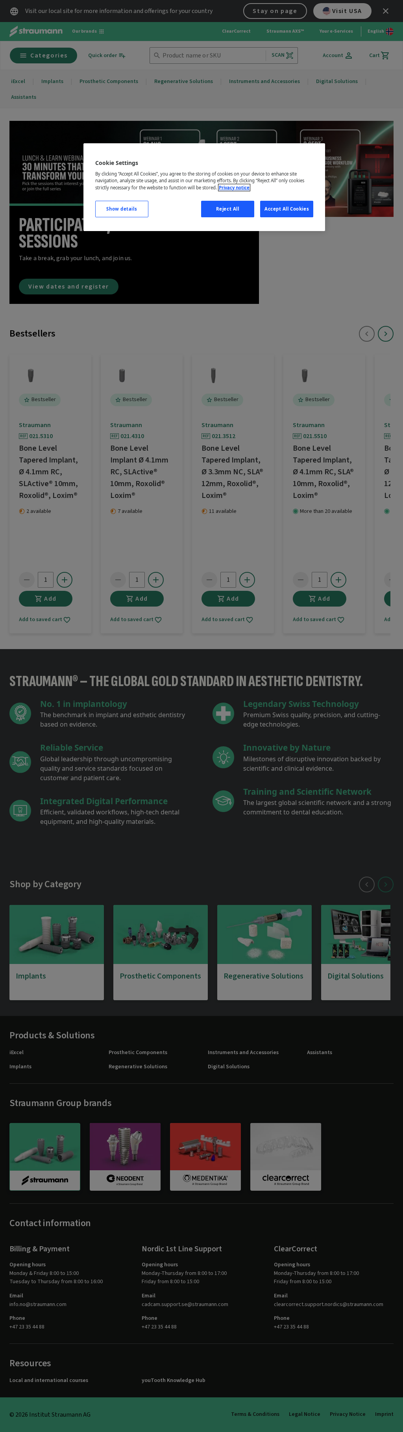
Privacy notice (234, 188)
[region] (204, 187)
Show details (121, 209)
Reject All (227, 209)
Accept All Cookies (286, 209)
